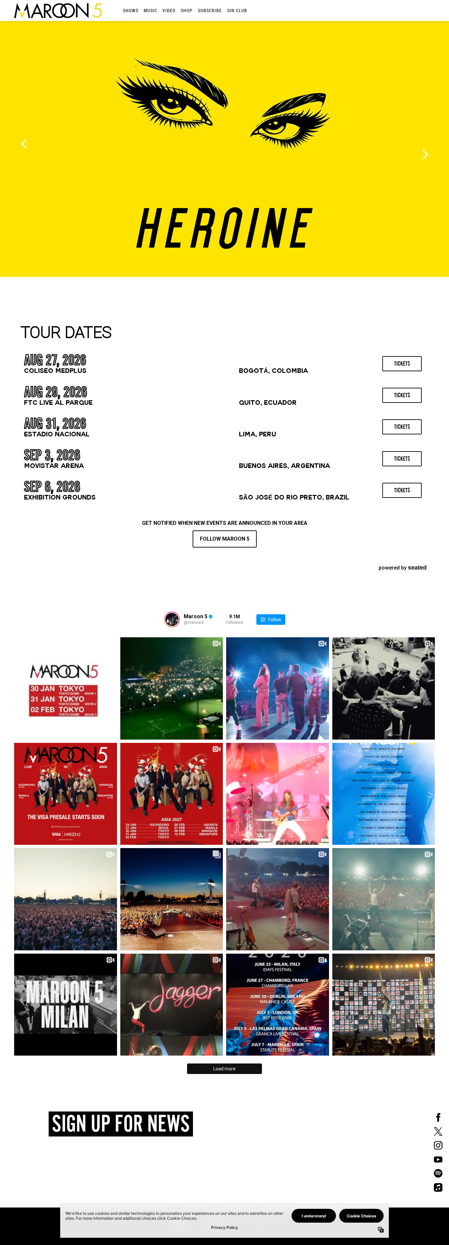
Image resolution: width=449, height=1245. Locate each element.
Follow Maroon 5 (224, 539)
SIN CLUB (237, 10)
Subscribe (210, 10)
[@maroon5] (171, 619)
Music (150, 10)
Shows (130, 10)
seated (417, 567)
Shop (187, 10)
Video (169, 10)
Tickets (402, 363)
